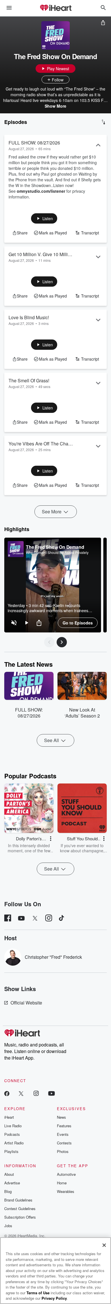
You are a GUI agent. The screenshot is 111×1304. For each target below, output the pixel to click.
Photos (63, 1151)
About (9, 1174)
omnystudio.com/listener (41, 191)
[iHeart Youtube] (51, 1093)
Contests (64, 1143)
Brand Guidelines (18, 1200)
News (61, 1117)
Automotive (66, 1174)
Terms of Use (38, 1292)
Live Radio (13, 1125)
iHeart (9, 1117)
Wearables (65, 1191)
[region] (52, 585)
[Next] (62, 642)
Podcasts (12, 1134)
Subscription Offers (20, 1217)
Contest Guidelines (20, 1208)
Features (64, 1125)
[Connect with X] (21, 1093)
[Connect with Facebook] (6, 1093)
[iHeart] (55, 8)
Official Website (26, 1002)
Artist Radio (14, 1143)
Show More (55, 106)
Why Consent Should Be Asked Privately (57, 552)
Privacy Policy (54, 1298)
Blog (8, 1191)
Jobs (8, 1225)
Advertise (12, 1183)
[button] (44, 218)
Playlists (11, 1151)
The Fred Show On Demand (55, 547)
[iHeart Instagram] (36, 1093)
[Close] (104, 1245)
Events (63, 1134)
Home (62, 1183)
